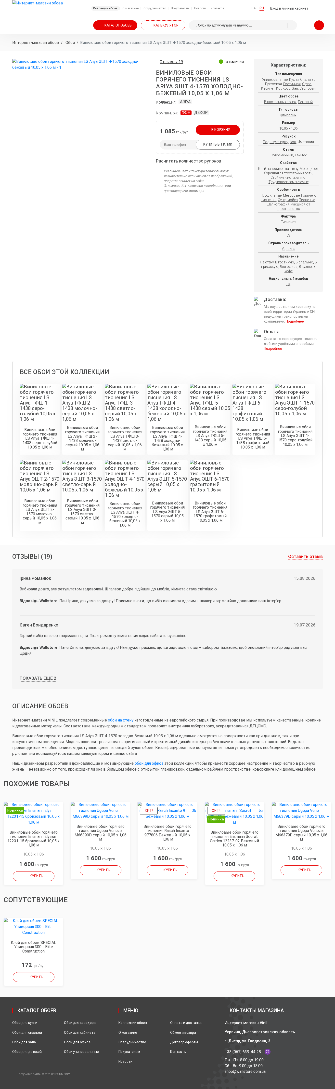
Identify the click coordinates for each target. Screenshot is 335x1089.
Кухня (294, 80)
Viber (268, 1052)
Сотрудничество (132, 1042)
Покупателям (129, 1052)
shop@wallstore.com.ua (245, 1071)
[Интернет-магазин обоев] (37, 3)
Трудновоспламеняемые (289, 182)
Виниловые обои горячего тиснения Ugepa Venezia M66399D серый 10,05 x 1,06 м (101, 833)
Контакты (178, 1052)
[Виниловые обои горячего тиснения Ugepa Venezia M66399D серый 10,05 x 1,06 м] (100, 810)
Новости (125, 1061)
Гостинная (292, 84)
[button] (297, 8)
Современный (282, 155)
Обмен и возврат (184, 1033)
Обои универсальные (81, 1052)
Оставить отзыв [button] (305, 556)
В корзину (220, 130)
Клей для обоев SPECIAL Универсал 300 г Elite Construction (33, 946)
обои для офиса (149, 763)
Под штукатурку (275, 142)
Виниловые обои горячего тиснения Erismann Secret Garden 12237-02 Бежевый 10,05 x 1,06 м (234, 838)
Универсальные (275, 80)
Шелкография (278, 204)
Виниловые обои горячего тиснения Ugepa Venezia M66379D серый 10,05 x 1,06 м (301, 833)
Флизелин (288, 115)
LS (288, 235)
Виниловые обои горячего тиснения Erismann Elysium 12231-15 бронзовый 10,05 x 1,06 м (33, 838)
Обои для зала (24, 1042)
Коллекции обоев (132, 1023)
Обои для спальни (27, 1033)
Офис (306, 84)
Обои (69, 42)
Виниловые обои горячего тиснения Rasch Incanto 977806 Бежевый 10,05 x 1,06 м (167, 833)
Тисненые (307, 200)
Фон (186, 112)
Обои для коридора (80, 1023)
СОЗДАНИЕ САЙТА (30, 1074)
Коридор (283, 88)
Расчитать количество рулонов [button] (188, 160)
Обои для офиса (77, 1042)
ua (253, 8)
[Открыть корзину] (319, 25)
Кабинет (268, 88)
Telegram (276, 1052)
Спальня (307, 80)
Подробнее (295, 321)
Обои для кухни (24, 1023)
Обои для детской (27, 1052)
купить (36, 876)
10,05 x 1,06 (288, 128)
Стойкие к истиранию (288, 177)
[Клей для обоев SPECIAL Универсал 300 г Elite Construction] (33, 927)
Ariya (185, 101)
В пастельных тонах (280, 102)
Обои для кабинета (79, 1033)
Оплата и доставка (186, 1023)
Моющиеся (309, 169)
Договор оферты (184, 1042)
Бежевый (305, 102)
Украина (288, 249)
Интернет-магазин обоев (35, 42)
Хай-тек (301, 155)
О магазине (127, 1033)
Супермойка (288, 200)
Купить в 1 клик (217, 144)
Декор (201, 112)
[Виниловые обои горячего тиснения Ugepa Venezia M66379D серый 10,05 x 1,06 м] (301, 810)
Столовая (307, 88)
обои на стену (120, 720)
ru (261, 8)
